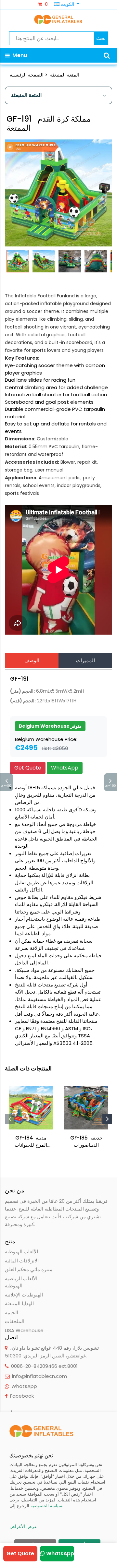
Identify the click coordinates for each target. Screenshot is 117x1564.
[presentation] (10, 1119)
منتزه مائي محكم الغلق (28, 1269)
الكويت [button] (67, 4)
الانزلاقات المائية (22, 1260)
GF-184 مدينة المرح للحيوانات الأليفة (31, 1141)
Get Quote (27, 767)
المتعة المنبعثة (64, 74)
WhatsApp (64, 767)
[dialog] (58, 1488)
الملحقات (14, 1321)
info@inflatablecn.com (39, 1376)
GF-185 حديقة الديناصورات (86, 1141)
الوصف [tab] (31, 660)
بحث (101, 38)
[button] (107, 55)
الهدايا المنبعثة (19, 1303)
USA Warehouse (24, 1330)
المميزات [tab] (85, 660)
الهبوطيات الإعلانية (24, 1294)
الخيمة (11, 1312)
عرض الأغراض (23, 1526)
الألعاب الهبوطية (21, 1251)
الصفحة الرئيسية (27, 74)
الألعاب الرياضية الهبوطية (21, 1282)
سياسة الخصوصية (46, 1505)
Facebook (22, 1395)
